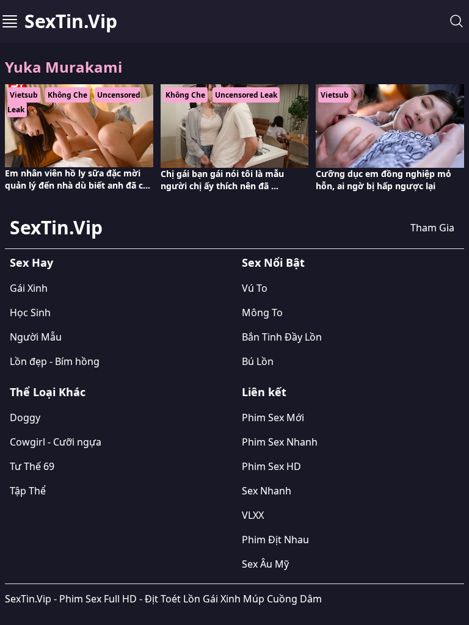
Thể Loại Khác (47, 392)
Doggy (25, 417)
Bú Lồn (258, 361)
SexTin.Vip (70, 21)
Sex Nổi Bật (273, 262)
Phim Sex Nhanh (280, 442)
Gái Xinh (29, 288)
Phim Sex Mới (273, 417)
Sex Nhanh (266, 490)
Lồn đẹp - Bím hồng (55, 361)
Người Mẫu (36, 337)
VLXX (253, 515)
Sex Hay (31, 262)
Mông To (262, 312)
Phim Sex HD (271, 466)
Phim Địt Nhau (275, 539)
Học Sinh (30, 312)
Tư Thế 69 (32, 466)
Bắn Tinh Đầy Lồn (282, 337)
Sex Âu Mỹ (265, 564)
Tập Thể (28, 490)
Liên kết (264, 392)
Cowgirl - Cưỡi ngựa (55, 442)
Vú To (254, 288)
